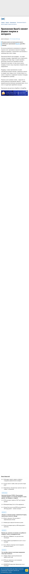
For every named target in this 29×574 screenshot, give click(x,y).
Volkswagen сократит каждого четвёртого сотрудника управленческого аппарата (13, 480)
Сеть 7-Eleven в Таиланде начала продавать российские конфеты (14, 545)
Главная (3, 22)
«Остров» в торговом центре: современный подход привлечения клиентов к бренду (13, 515)
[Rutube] (19, 19)
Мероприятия (13, 22)
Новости (7, 22)
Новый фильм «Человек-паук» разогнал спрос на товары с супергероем (15, 488)
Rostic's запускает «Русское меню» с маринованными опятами (12, 519)
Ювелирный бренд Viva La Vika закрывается (14, 504)
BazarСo (18, 43)
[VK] (9, 19)
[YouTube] (16, 19)
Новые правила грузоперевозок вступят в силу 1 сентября (15, 541)
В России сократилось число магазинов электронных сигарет (13, 560)
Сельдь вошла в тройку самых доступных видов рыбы (15, 484)
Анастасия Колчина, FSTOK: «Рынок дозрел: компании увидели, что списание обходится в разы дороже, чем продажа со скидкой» (13, 497)
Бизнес (4, 512)
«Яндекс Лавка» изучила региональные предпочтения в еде (13, 556)
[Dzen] (14, 19)
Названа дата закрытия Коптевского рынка (13, 522)
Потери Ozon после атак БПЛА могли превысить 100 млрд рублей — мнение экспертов (15, 508)
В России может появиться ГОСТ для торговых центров (14, 501)
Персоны (4, 492)
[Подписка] (21, 19)
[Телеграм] (6, 19)
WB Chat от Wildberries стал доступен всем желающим (13, 537)
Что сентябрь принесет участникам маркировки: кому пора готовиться (13, 553)
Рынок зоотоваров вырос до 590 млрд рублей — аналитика (15, 526)
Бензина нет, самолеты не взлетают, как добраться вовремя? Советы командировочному (13, 533)
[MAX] (11, 19)
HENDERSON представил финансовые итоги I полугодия (14, 565)
